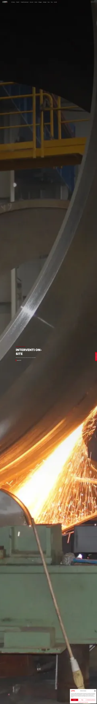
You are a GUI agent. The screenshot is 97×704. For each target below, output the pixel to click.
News (49, 2)
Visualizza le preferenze (91, 699)
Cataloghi (44, 2)
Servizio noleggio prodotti (24, 352)
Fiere (52, 2)
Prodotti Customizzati (24, 2)
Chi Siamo (13, 2)
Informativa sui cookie (81, 702)
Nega (82, 699)
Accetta (74, 699)
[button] (94, 690)
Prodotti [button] (17, 2)
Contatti (55, 2)
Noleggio (40, 2)
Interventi (31, 2)
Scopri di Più (19, 362)
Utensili (36, 2)
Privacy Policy (86, 702)
